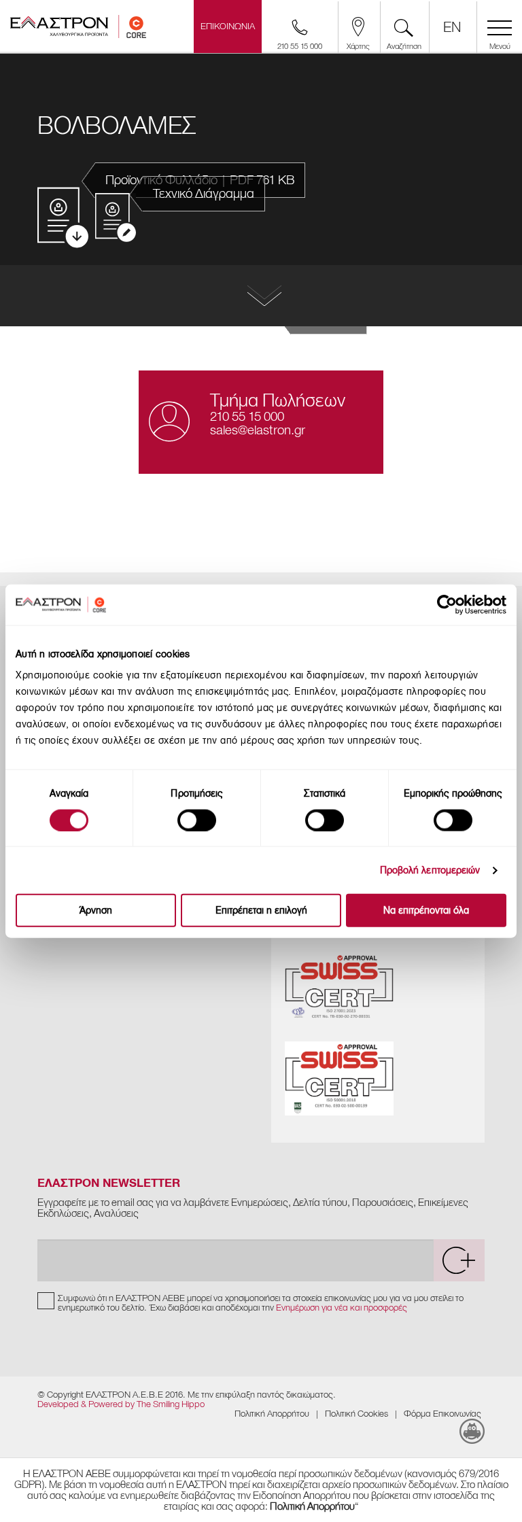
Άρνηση (96, 910)
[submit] (459, 1260)
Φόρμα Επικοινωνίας (442, 1413)
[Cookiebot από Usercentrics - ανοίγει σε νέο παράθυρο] (458, 604)
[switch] (196, 820)
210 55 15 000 (247, 416)
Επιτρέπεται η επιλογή (261, 910)
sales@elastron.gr (257, 430)
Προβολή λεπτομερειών (430, 870)
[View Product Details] (261, 295)
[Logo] (78, 30)
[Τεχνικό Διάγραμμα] (115, 217)
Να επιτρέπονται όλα (426, 910)
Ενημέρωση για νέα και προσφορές (341, 1307)
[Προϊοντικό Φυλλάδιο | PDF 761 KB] (62, 218)
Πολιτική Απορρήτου (271, 1413)
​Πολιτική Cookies (356, 1413)
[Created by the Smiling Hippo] (472, 1431)
